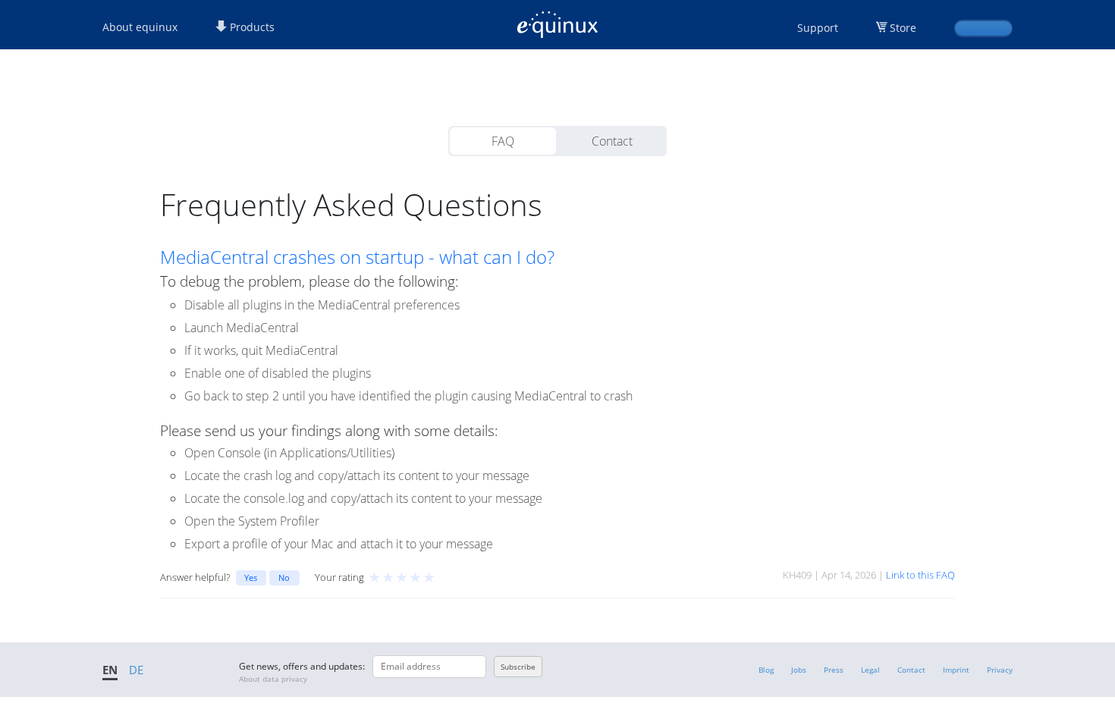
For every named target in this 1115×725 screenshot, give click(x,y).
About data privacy (273, 678)
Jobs (798, 669)
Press (833, 669)
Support (817, 27)
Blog (766, 669)
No (284, 577)
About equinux (139, 27)
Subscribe (518, 666)
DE (136, 669)
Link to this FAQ (920, 575)
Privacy (1000, 669)
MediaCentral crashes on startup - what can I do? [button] (357, 257)
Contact (612, 141)
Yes (250, 577)
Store (903, 27)
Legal (870, 669)
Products (251, 27)
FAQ (503, 141)
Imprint (956, 669)
